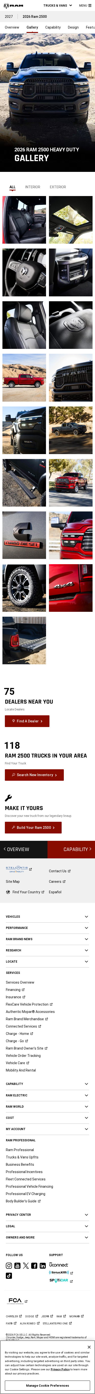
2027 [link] (9, 17)
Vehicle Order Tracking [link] (23, 1056)
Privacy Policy (60, 1369)
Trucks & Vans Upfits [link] (22, 1157)
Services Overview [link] (20, 982)
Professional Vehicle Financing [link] (29, 1186)
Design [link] (73, 27)
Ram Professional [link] (20, 1150)
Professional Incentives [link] (24, 1172)
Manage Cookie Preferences (47, 1385)
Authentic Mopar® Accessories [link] (30, 1012)
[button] (58, 5)
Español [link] (55, 892)
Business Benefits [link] (20, 1164)
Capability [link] (53, 27)
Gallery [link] (32, 27)
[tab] (12, 186)
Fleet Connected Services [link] (26, 1179)
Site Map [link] (13, 882)
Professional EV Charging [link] (25, 1194)
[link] (13, 6)
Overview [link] (12, 27)
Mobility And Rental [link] (21, 1070)
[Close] (89, 1347)
